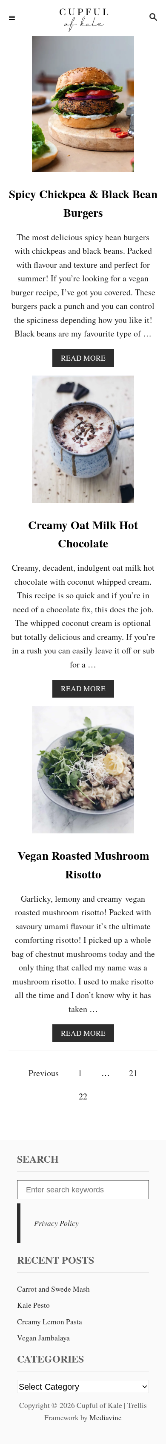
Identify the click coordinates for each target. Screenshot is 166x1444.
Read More (86, 360)
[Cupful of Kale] (83, 18)
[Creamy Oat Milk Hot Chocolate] (83, 443)
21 (133, 1073)
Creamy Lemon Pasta (49, 1321)
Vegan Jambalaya (43, 1338)
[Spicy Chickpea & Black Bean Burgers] (83, 108)
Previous (44, 1073)
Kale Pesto (33, 1305)
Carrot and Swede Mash (53, 1289)
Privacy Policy (56, 1223)
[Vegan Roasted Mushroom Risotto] (83, 774)
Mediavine (105, 1417)
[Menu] (13, 17)
